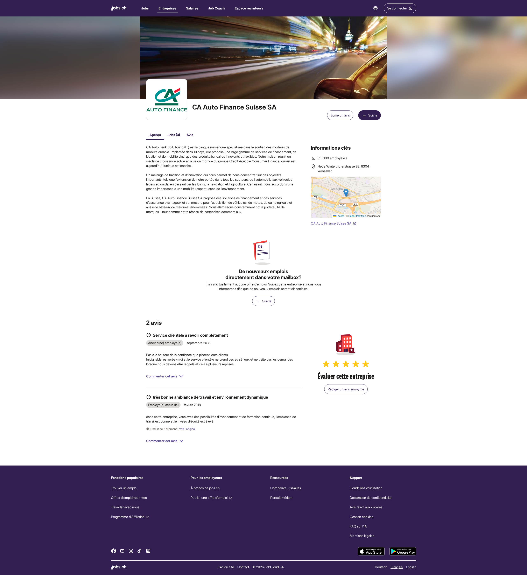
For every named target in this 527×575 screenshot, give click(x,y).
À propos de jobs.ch (204, 488)
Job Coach (216, 8)
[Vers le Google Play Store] (402, 551)
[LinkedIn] (148, 551)
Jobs (145, 8)
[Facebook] (113, 551)
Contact (243, 567)
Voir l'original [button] (187, 429)
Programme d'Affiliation (128, 517)
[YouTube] (122, 551)
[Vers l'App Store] (371, 551)
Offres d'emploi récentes (129, 497)
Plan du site (225, 567)
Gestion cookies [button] (361, 517)
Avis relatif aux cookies (366, 507)
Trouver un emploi (124, 488)
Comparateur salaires (285, 488)
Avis (190, 135)
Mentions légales (362, 536)
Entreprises (167, 8)
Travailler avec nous (125, 507)
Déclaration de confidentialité (371, 497)
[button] (165, 376)
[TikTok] (139, 551)
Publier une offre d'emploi (208, 497)
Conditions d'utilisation (366, 488)
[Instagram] (131, 551)
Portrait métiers (281, 497)
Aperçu (155, 135)
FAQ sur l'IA (358, 526)
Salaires (192, 8)
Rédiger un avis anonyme (346, 389)
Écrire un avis (340, 115)
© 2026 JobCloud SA (268, 567)
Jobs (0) (174, 135)
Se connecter (397, 8)
